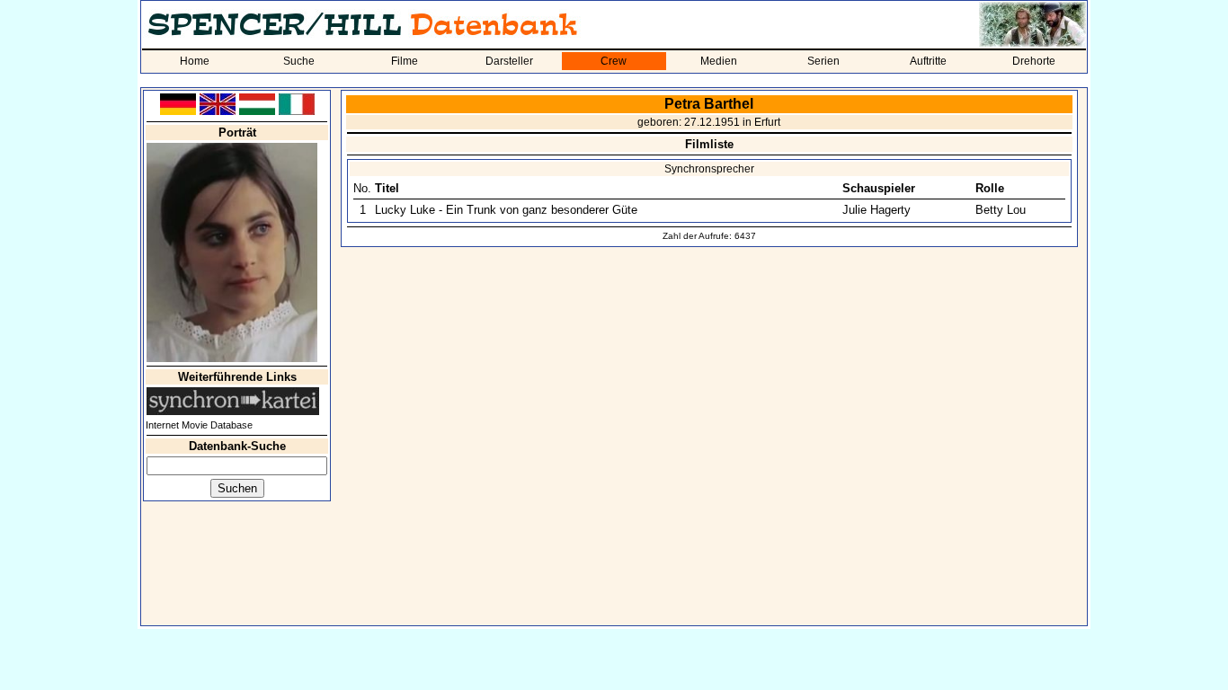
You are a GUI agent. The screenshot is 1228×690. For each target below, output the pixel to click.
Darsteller (509, 61)
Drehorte (1033, 61)
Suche (299, 61)
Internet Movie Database (199, 425)
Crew (614, 61)
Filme (404, 61)
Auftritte (928, 61)
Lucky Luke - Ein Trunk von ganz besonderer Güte (506, 210)
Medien (718, 61)
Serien (823, 61)
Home (194, 61)
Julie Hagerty (876, 210)
